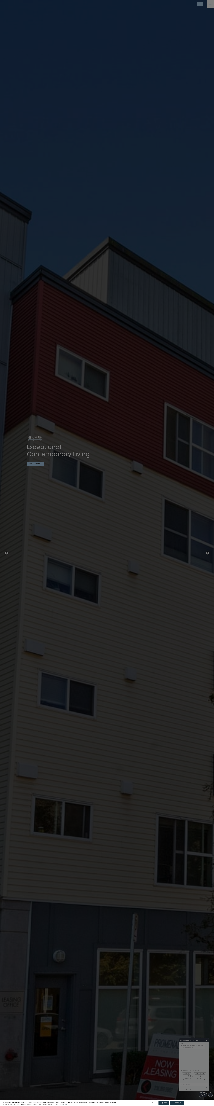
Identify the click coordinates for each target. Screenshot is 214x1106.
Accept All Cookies (177, 1103)
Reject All (164, 1103)
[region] (107, 1103)
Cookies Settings (151, 1103)
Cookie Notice (64, 1104)
